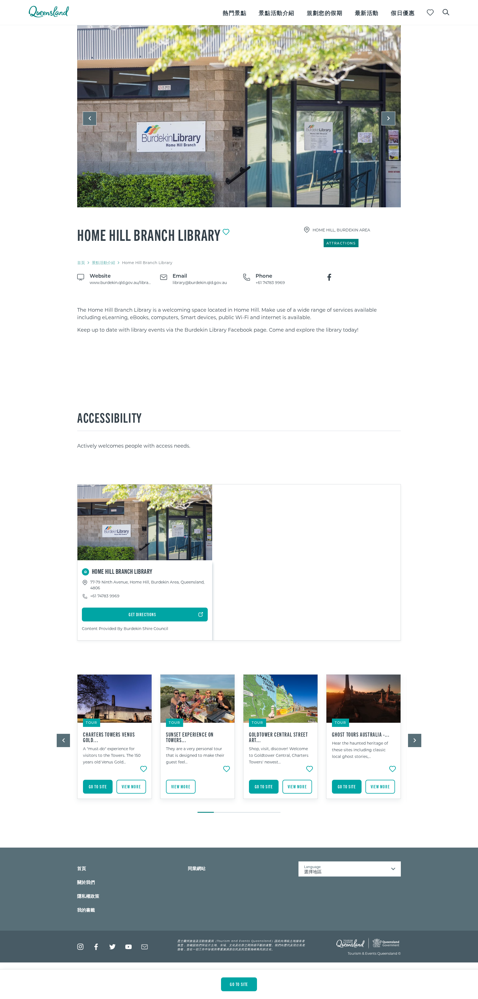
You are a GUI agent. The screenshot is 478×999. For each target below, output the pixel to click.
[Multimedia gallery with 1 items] (239, 121)
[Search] (446, 12)
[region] (239, 320)
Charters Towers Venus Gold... (109, 737)
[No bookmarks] (430, 12)
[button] (90, 118)
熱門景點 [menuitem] (234, 12)
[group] (114, 740)
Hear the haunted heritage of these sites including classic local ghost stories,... (360, 749)
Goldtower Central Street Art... (278, 737)
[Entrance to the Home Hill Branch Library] (239, 116)
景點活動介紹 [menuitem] (277, 12)
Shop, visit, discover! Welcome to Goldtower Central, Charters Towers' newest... (278, 755)
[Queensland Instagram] (80, 947)
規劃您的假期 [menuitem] (325, 12)
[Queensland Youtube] (128, 947)
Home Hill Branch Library (148, 234)
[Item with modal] (239, 116)
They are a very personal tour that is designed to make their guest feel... (195, 755)
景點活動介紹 (103, 262)
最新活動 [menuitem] (367, 12)
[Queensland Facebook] (96, 947)
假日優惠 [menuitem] (403, 12)
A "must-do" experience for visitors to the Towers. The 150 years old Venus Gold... (112, 755)
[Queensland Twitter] (112, 947)
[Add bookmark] (226, 232)
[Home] (49, 16)
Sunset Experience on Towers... (190, 737)
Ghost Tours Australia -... (361, 734)
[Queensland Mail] (144, 947)
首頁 (81, 262)
